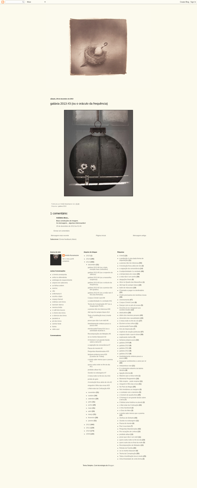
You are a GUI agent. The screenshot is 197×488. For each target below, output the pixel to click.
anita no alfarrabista (59, 277)
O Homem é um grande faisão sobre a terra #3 (99, 341)
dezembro (92, 265)
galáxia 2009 (124, 343)
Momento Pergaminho (127, 379)
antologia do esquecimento (62, 280)
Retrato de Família (126, 448)
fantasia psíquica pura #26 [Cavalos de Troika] (97, 355)
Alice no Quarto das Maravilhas (130, 282)
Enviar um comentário (62, 231)
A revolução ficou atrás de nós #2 (100, 382)
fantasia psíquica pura (127, 340)
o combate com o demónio (129, 392)
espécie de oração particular (129, 332)
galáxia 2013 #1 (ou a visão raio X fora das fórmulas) (100, 294)
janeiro (91, 421)
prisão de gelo (93, 379)
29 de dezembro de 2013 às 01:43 (68, 226)
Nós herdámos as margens (129, 389)
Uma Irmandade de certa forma (130, 459)
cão (53, 291)
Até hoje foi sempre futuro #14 (99, 312)
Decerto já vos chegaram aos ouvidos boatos (130, 309)
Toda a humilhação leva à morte (131, 456)
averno (54, 288)
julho (90, 402)
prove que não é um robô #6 (98, 320)
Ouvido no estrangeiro (127, 421)
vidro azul (55, 329)
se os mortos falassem (127, 451)
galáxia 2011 (124, 348)
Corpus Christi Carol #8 (96, 298)
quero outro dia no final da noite (131, 442)
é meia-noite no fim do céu (129, 321)
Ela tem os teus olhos (127, 323)
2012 (88, 425)
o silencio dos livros (59, 316)
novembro (92, 392)
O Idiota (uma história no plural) (130, 402)
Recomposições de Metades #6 (99, 334)
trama (54, 327)
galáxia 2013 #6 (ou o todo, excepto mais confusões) (98, 268)
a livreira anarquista (59, 275)
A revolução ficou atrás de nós (130, 266)
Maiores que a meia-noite (128, 376)
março (90, 414)
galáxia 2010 (124, 345)
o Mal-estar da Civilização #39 (99, 388)
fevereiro (91, 418)
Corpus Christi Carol (126, 302)
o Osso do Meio (125, 410)
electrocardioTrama (126, 326)
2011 (88, 428)
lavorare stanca (58, 305)
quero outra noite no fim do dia (130, 440)
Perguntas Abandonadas (128, 429)
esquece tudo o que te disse (129, 334)
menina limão (57, 307)
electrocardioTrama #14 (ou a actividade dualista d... (98, 330)
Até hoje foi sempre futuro (128, 285)
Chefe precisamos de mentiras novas (132, 295)
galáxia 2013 (62, 206)
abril (90, 411)
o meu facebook (125, 408)
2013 (88, 262)
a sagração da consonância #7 (99, 345)
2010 (88, 431)
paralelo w (56, 318)
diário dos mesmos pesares (129, 315)
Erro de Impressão (126, 329)
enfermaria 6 (57, 294)
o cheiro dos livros (59, 313)
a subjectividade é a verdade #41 (100, 301)
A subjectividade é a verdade (129, 271)
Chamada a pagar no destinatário (131, 290)
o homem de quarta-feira (128, 395)
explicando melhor (126, 337)
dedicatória (123, 313)
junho (90, 405)
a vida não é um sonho (127, 277)
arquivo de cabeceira (60, 283)
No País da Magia (125, 387)
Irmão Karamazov (72, 255)
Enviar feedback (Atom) (67, 239)
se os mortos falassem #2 (97, 337)
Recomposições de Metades (129, 445)
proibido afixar (124, 434)
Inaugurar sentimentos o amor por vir (132, 361)
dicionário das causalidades (129, 318)
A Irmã (121, 256)
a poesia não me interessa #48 (99, 309)
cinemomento (124, 300)
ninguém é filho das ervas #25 (99, 385)
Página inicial (101, 235)
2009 (88, 434)
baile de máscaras (126, 288)
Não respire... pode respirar (129, 381)
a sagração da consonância (129, 268)
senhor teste (56, 324)
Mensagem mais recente (60, 235)
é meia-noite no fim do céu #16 (99, 376)
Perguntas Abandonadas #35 (98, 351)
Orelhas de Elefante (126, 418)
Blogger (111, 465)
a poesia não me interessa (129, 263)
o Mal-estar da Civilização (128, 405)
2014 (88, 259)
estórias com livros (59, 302)
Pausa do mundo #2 (95, 348)
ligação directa (124, 373)
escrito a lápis (57, 296)
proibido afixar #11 (94, 370)
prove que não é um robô (128, 437)
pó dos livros (57, 321)
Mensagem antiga (139, 235)
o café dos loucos (58, 310)
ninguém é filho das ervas (128, 384)
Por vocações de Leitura (128, 431)
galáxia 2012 (124, 351)
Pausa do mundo (125, 423)
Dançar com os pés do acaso (130, 305)
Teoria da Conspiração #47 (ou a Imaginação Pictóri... (100, 305)
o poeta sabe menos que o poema (131, 413)
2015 (88, 256)
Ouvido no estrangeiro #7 (97, 373)
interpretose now (125, 366)
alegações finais (125, 279)
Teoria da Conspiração (127, 453)
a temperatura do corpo (127, 274)
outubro (91, 396)
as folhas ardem (58, 285)
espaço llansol (57, 299)
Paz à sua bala (124, 426)
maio (90, 408)
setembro (91, 399)
